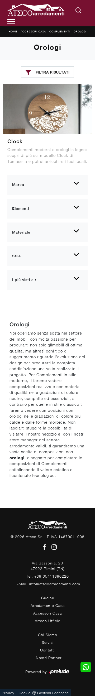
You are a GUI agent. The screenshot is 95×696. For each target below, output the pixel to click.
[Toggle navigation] (11, 22)
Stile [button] (16, 256)
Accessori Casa (33, 31)
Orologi (80, 31)
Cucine (47, 598)
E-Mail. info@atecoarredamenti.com (47, 584)
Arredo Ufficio (47, 620)
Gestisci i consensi (53, 693)
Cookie (25, 693)
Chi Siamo (47, 634)
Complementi (59, 31)
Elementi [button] (20, 208)
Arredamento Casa (48, 605)
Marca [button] (18, 184)
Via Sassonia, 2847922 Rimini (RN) (47, 566)
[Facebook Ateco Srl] (43, 546)
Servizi (48, 642)
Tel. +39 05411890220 (47, 576)
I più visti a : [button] (24, 280)
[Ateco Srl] (36, 10)
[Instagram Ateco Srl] (52, 546)
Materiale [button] (21, 232)
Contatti (47, 650)
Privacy (8, 693)
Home (13, 31)
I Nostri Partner (47, 657)
